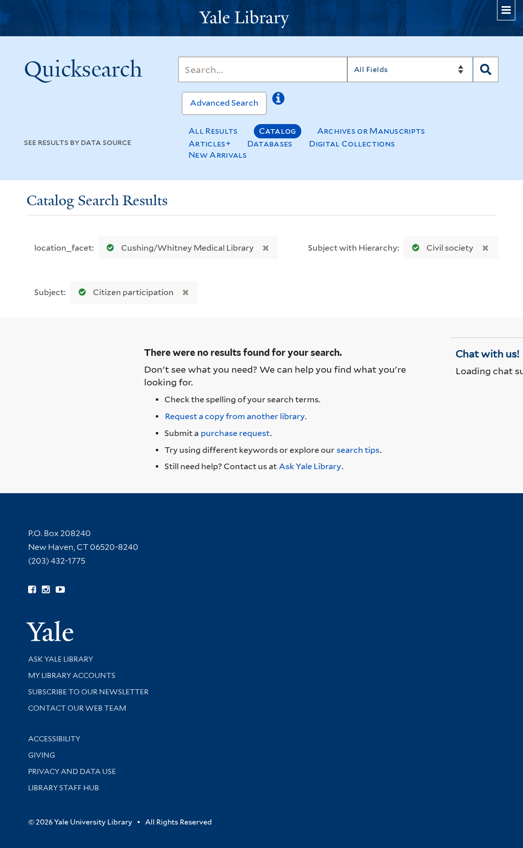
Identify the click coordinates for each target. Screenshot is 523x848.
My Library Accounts (71, 675)
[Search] (485, 69)
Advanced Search (224, 103)
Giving (41, 755)
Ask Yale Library (310, 466)
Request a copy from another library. (235, 416)
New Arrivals (217, 155)
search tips (358, 450)
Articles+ (209, 144)
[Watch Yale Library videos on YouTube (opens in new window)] (60, 589)
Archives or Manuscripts (371, 131)
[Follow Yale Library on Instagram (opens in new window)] (46, 589)
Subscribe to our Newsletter (88, 692)
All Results (212, 131)
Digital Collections (352, 144)
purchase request (235, 433)
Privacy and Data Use (72, 771)
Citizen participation (133, 292)
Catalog (277, 131)
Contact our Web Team (77, 708)
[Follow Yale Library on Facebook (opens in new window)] (32, 589)
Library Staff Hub (63, 788)
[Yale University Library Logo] (261, 18)
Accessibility (54, 739)
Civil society (450, 248)
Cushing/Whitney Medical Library (187, 248)
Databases (270, 144)
